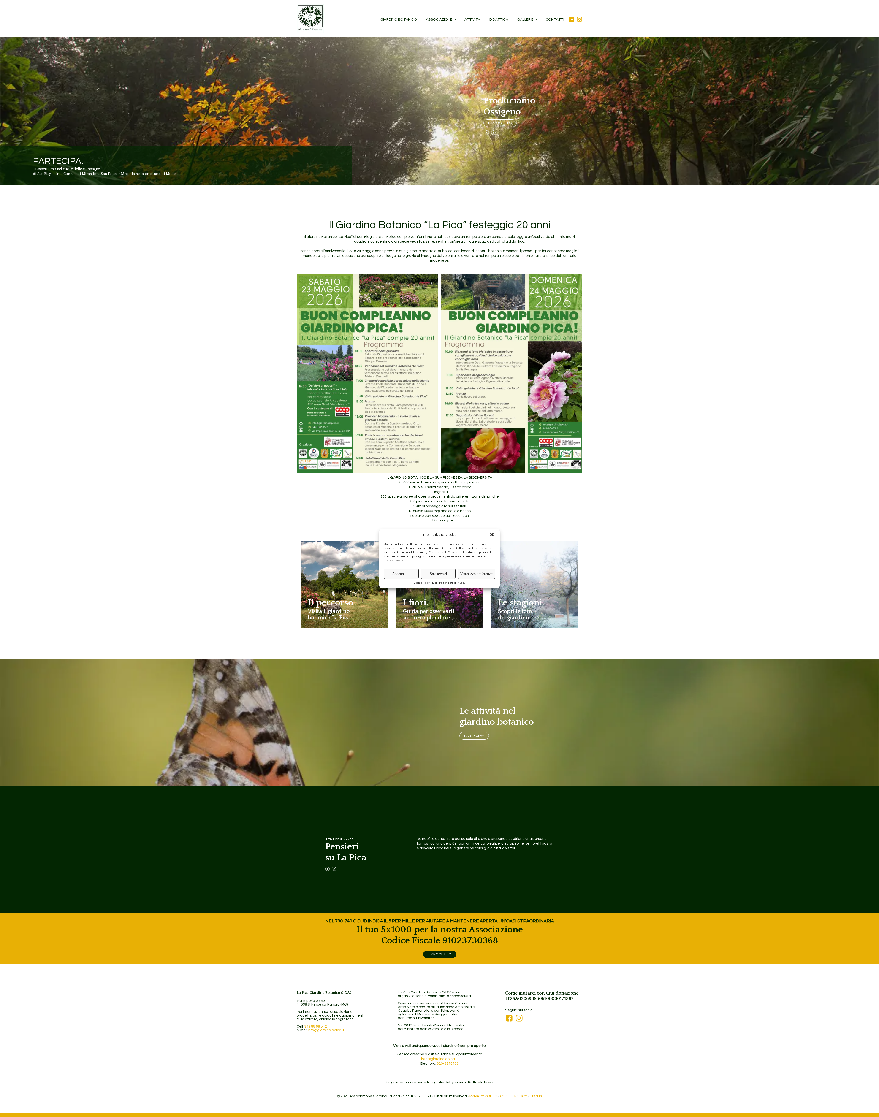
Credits (536, 1096)
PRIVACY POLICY (483, 1096)
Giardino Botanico (398, 19)
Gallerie (525, 19)
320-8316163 (448, 1063)
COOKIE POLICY (513, 1096)
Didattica (498, 19)
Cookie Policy (422, 582)
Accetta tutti (401, 574)
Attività (472, 19)
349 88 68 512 (315, 1026)
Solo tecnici (438, 574)
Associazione (439, 19)
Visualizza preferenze (476, 574)
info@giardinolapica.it (326, 1030)
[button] (492, 535)
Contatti (555, 19)
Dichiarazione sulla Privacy (448, 582)
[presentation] (487, 133)
